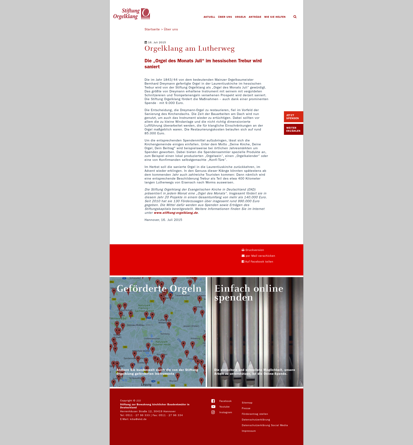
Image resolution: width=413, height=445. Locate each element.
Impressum (249, 430)
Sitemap (247, 402)
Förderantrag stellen (255, 413)
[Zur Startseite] (131, 14)
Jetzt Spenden (292, 117)
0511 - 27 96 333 (138, 415)
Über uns (225, 16)
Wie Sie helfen (275, 16)
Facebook (225, 401)
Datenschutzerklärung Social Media (265, 425)
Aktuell (209, 16)
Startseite (152, 29)
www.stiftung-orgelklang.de (176, 213)
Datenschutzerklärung (256, 419)
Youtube (224, 406)
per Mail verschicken (260, 256)
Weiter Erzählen (293, 129)
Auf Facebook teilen (258, 261)
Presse (246, 408)
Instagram (225, 412)
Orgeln (240, 16)
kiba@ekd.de (138, 419)
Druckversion (254, 250)
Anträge (255, 16)
